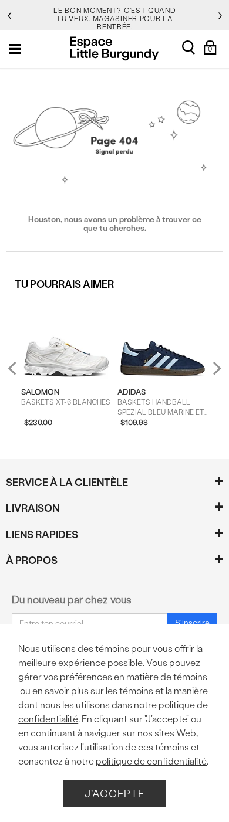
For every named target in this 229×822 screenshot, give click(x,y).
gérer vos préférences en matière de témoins (112, 676)
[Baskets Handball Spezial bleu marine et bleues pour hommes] (162, 339)
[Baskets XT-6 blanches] (66, 339)
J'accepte (114, 793)
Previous (19, 373)
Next (214, 367)
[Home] (114, 48)
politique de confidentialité (151, 761)
